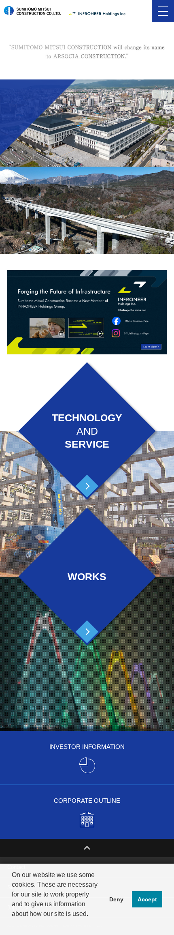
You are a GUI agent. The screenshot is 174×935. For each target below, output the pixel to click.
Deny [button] (116, 899)
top (87, 848)
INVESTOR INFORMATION (87, 746)
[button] (13, 924)
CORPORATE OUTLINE (87, 800)
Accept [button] (147, 899)
